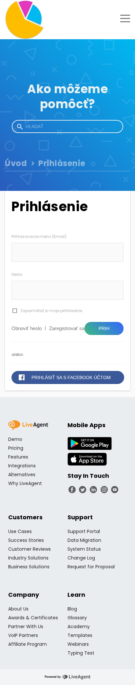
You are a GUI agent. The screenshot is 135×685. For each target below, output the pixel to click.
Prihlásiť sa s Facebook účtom (71, 377)
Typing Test (81, 653)
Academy (79, 626)
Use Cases (20, 531)
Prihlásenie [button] (104, 330)
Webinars (78, 644)
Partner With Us (25, 626)
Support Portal (84, 531)
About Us (18, 609)
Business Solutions (28, 566)
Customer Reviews (29, 549)
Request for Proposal (91, 566)
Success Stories (26, 540)
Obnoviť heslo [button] (26, 328)
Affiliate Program (27, 644)
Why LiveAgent (25, 483)
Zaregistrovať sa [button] (67, 328)
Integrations (22, 465)
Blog (72, 609)
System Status (84, 549)
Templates (80, 635)
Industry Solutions (28, 558)
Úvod (16, 163)
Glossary (77, 617)
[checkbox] (14, 311)
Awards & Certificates (33, 617)
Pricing (15, 448)
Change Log (81, 558)
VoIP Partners (23, 635)
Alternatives (21, 474)
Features (18, 457)
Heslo (16, 274)
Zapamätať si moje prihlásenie (51, 310)
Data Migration (84, 540)
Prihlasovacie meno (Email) (39, 236)
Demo (15, 439)
